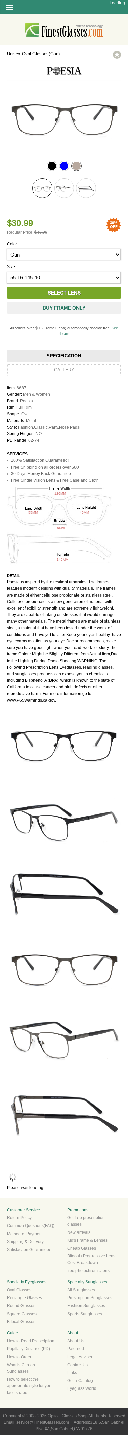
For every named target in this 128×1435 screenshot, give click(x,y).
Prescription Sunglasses (89, 1297)
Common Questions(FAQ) (30, 1225)
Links (72, 1372)
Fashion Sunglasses (86, 1305)
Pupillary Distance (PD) (28, 1348)
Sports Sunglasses (84, 1314)
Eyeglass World (81, 1388)
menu (9, 7)
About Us (75, 1341)
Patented (75, 1348)
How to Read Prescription (30, 1341)
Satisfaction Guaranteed (29, 1249)
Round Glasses (21, 1305)
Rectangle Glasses (24, 1297)
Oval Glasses (19, 1290)
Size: (11, 266)
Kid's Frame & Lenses (87, 1240)
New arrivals (78, 1232)
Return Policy (19, 1217)
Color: (12, 244)
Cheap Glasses (81, 1248)
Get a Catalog (80, 1380)
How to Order (19, 1357)
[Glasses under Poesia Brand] (64, 77)
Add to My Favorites (117, 55)
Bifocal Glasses (21, 1321)
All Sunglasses (81, 1290)
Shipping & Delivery (25, 1241)
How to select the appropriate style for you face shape (29, 1386)
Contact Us (77, 1364)
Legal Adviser (80, 1357)
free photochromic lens (88, 1270)
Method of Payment (25, 1233)
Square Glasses (22, 1314)
